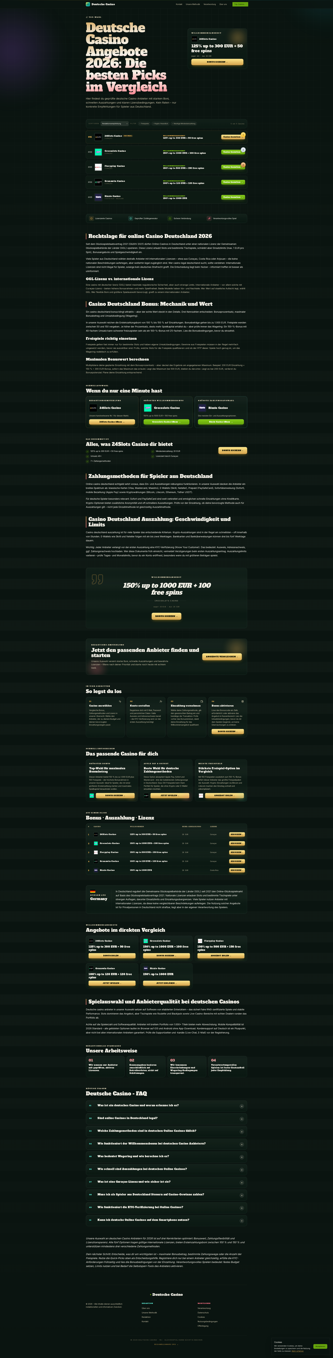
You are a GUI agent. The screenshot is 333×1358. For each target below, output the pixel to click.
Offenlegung (203, 1326)
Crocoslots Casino (115, 151)
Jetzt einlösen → (166, 983)
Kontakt (145, 1321)
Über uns (146, 1308)
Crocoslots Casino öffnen (166, 421)
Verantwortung (204, 1308)
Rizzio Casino (112, 196)
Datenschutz (203, 1313)
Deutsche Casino (167, 1294)
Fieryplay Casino (115, 166)
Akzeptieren (320, 1346)
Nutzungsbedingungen (208, 1321)
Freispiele (145, 124)
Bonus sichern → (217, 62)
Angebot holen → (224, 795)
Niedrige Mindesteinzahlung (184, 124)
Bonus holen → (112, 956)
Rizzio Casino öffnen (221, 421)
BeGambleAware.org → (166, 1344)
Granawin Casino (115, 181)
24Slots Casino (113, 136)
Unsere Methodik (149, 1313)
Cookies (201, 1317)
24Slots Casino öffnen (112, 421)
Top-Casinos (240, 4)
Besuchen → (237, 834)
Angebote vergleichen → (222, 656)
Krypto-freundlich (161, 124)
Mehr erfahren (298, 1351)
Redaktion (146, 1317)
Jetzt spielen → (170, 795)
